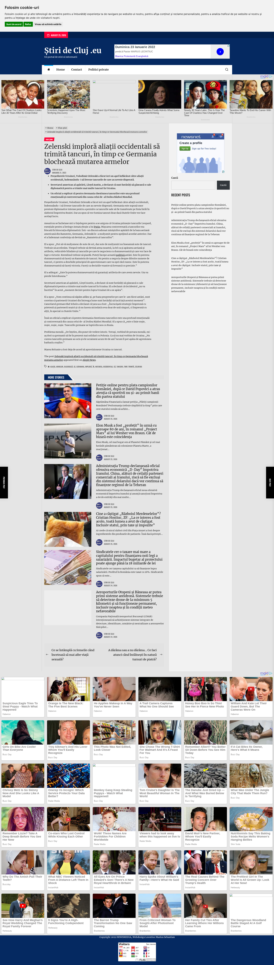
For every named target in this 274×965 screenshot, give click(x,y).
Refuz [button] (28, 24)
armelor (59, 366)
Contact (76, 69)
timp (125, 366)
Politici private (98, 69)
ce (74, 366)
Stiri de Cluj (57, 169)
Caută (174, 177)
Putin (97, 226)
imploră (88, 366)
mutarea (98, 366)
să (115, 366)
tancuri (120, 366)
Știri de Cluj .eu (72, 50)
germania (80, 366)
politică (120, 255)
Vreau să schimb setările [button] (48, 24)
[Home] (48, 69)
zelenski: (138, 366)
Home (60, 69)
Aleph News (89, 360)
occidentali (108, 366)
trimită (131, 366)
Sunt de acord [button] (13, 24)
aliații (52, 366)
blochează (68, 366)
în (93, 366)
